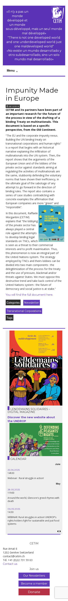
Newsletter (31, 302)
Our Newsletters (34, 575)
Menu (11, 70)
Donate (34, 592)
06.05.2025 (14, 508)
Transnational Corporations (24, 311)
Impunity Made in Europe (32, 94)
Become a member (34, 583)
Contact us (10, 564)
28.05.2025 (14, 489)
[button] (60, 531)
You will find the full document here (29, 294)
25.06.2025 (14, 469)
